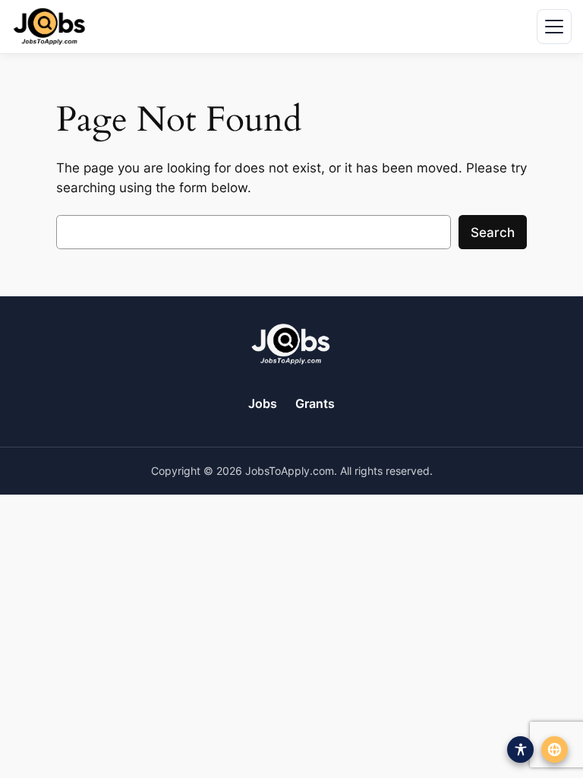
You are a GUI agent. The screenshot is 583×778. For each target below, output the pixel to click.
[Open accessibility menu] (520, 749)
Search (493, 232)
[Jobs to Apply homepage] (49, 27)
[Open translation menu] (554, 749)
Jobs (262, 403)
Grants (315, 403)
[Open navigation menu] (554, 26)
